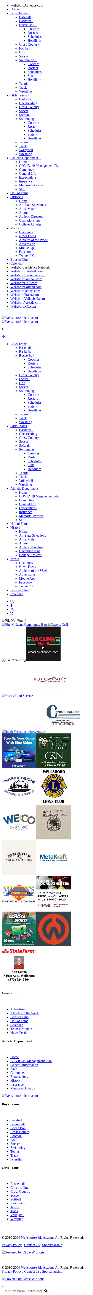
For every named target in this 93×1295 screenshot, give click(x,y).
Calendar (16, 263)
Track (23, 87)
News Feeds (27, 236)
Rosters (33, 33)
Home (14, 9)
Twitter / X (26, 255)
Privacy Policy (12, 1245)
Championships (29, 220)
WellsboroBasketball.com (27, 275)
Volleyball (26, 150)
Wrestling (25, 91)
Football (24, 48)
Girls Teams (20, 95)
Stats (31, 76)
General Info (27, 173)
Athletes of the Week (33, 240)
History (16, 197)
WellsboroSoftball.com (26, 287)
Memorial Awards (31, 185)
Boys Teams (20, 13)
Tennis (23, 83)
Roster (32, 126)
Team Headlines (21, 1029)
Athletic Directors (31, 216)
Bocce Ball (28, 25)
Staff (22, 189)
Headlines (34, 40)
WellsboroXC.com (23, 306)
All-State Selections (32, 205)
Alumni (24, 212)
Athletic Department (25, 158)
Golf (22, 52)
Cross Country (29, 44)
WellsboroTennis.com (25, 291)
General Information (24, 1065)
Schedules (35, 36)
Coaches (33, 29)
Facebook (25, 252)
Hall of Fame (19, 193)
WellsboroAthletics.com (26, 5)
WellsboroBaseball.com (26, 271)
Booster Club (19, 259)
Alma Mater (27, 209)
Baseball (25, 17)
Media (16, 228)
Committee (26, 169)
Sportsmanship (52, 1245)
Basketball (26, 21)
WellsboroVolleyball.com (27, 298)
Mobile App (27, 248)
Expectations (28, 177)
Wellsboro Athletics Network (30, 267)
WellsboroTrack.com (24, 295)
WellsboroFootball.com (26, 279)
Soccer (23, 56)
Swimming (28, 60)
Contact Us (32, 1245)
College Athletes (30, 224)
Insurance (25, 181)
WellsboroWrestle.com (25, 302)
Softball (24, 115)
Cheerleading (28, 103)
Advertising (27, 244)
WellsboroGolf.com (23, 283)
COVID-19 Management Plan (39, 165)
